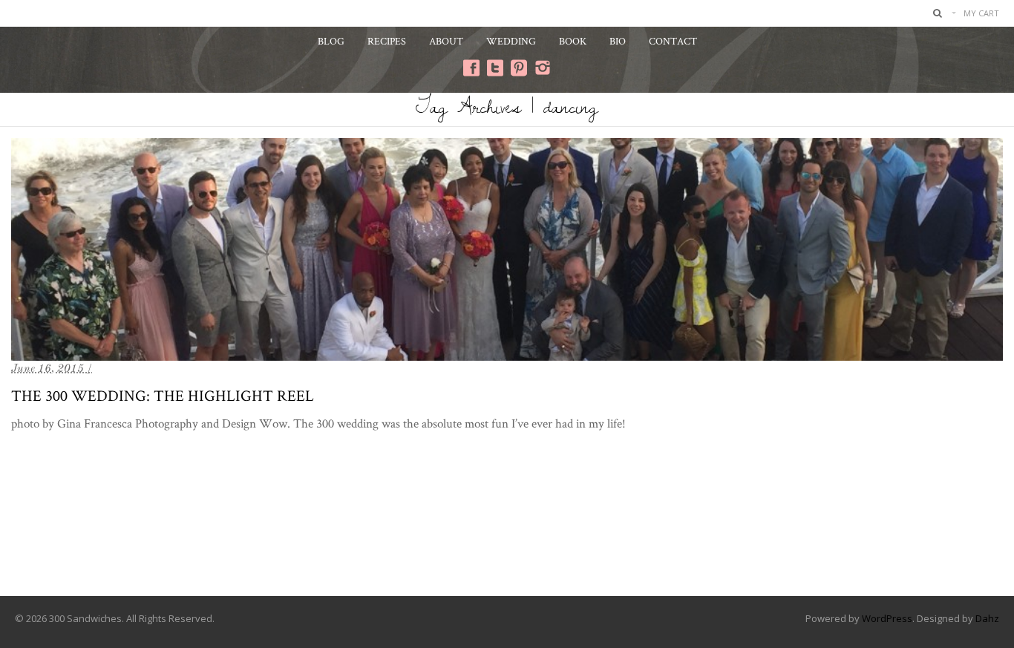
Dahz (987, 618)
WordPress (887, 618)
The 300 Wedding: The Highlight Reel (162, 395)
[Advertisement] (507, 536)
